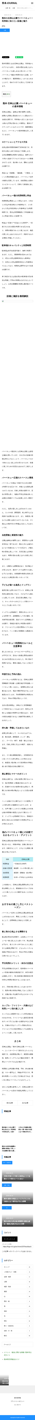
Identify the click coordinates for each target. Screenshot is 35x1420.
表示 (8, 94)
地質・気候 (7, 1185)
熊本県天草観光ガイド (12, 1359)
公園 (5, 30)
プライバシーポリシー (17, 1401)
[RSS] (17, 1410)
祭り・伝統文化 (7, 1162)
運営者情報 (17, 1398)
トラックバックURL (7, 1244)
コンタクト (17, 1404)
